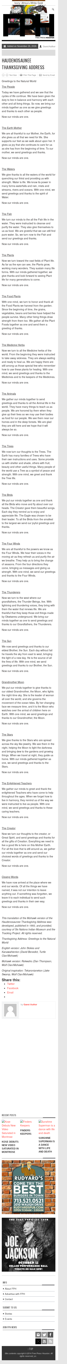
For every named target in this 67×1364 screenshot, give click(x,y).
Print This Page (29, 75)
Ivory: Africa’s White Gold (28, 3)
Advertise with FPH (15, 1294)
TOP (30, 1349)
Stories (8, 1313)
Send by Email (49, 75)
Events (8, 1319)
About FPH (10, 1288)
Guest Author (49, 46)
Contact (9, 1299)
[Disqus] (28, 1064)
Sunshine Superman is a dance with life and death (47, 1145)
